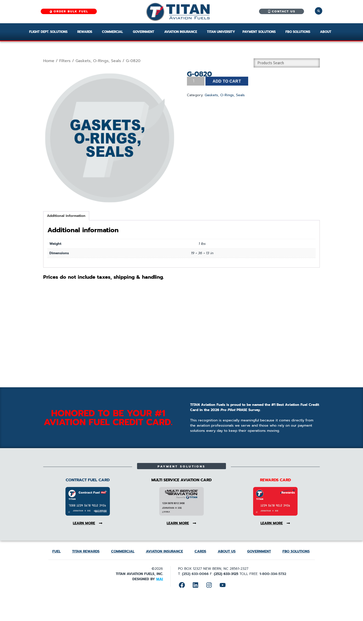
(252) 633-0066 (195, 573)
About (325, 31)
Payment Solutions (259, 31)
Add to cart (227, 81)
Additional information (66, 215)
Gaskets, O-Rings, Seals (98, 61)
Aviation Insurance (180, 31)
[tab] (66, 215)
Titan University (221, 31)
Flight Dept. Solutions (48, 31)
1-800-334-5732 (273, 573)
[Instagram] (209, 585)
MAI (159, 579)
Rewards (84, 31)
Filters (65, 61)
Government (143, 31)
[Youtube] (222, 585)
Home (48, 61)
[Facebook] (182, 585)
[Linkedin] (195, 585)
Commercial (112, 31)
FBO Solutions (297, 31)
